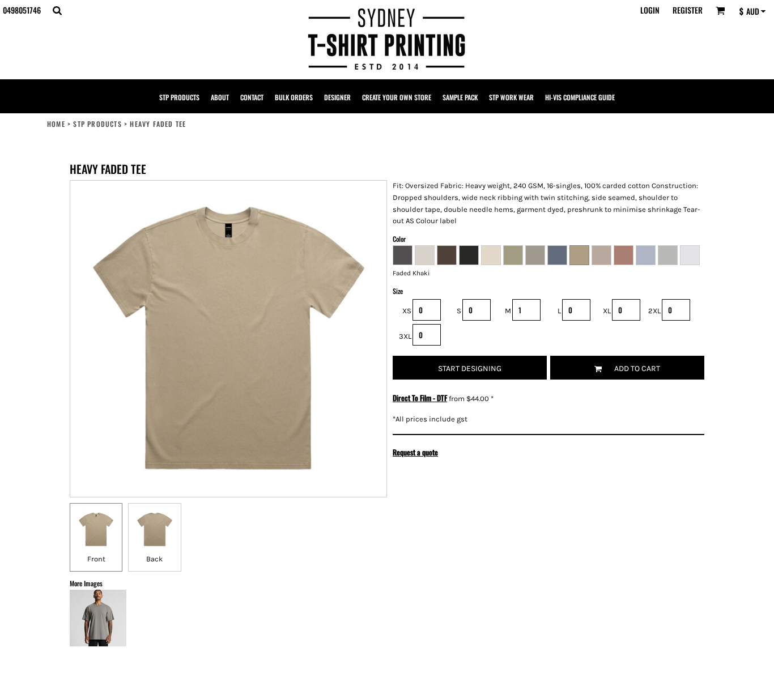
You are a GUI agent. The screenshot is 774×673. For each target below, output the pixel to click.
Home (56, 124)
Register (688, 10)
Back (154, 559)
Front (96, 559)
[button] (57, 10)
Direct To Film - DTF (420, 397)
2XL (654, 310)
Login (650, 10)
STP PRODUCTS (97, 124)
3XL (405, 336)
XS (406, 310)
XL (607, 310)
